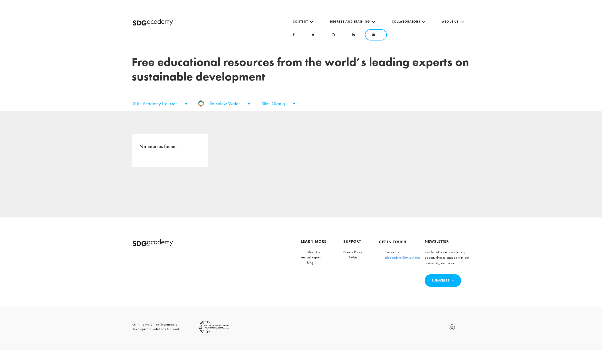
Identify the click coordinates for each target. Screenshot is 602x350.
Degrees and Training (350, 22)
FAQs (353, 257)
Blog (310, 262)
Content (300, 22)
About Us (450, 22)
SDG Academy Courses (155, 104)
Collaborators (406, 22)
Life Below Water (224, 104)
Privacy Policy (352, 251)
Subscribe (440, 280)
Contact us (392, 252)
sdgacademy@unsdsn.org (402, 257)
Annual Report (311, 257)
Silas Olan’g (274, 104)
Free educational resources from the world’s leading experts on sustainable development (300, 69)
